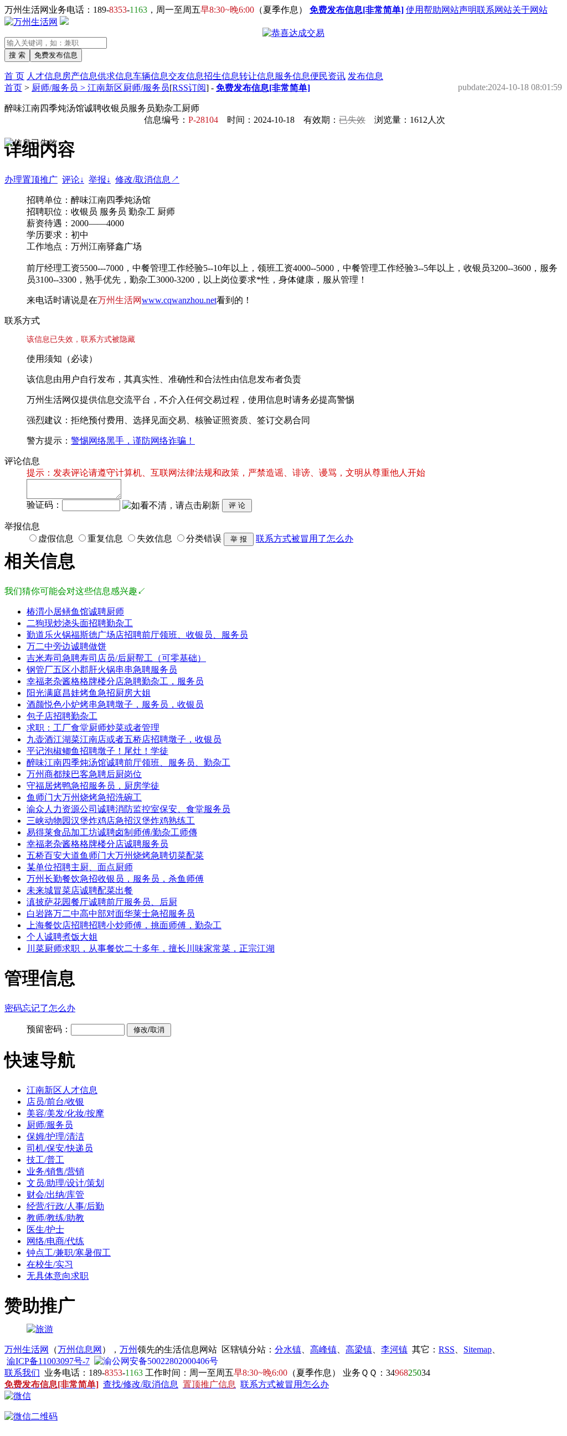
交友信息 (186, 76)
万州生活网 (26, 1349)
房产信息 (79, 76)
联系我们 (22, 1372)
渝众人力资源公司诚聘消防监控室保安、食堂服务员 (128, 809)
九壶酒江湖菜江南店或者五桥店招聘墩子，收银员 (124, 739)
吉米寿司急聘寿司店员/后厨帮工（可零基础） (116, 658)
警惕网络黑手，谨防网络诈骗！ (133, 440)
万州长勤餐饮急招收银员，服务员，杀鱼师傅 (115, 878)
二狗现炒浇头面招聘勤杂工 (80, 623)
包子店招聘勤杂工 (62, 716)
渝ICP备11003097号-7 (48, 1361)
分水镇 (288, 1349)
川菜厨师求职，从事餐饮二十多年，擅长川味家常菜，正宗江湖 (151, 948)
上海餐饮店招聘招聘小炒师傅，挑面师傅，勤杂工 (124, 925)
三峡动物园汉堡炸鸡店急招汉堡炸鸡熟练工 (111, 820)
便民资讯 (328, 76)
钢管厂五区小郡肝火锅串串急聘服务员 (102, 669)
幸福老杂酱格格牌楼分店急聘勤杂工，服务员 (115, 681)
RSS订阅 (189, 87)
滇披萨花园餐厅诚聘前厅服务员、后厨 (102, 902)
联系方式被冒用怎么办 (284, 1384)
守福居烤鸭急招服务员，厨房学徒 (93, 785)
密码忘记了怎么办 (39, 1008)
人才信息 (44, 76)
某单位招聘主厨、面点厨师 (80, 867)
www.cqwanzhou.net (179, 300)
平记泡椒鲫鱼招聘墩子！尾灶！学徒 (97, 751)
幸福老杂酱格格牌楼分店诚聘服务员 (97, 844)
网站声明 (459, 9)
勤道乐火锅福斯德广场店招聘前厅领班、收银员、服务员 (137, 634)
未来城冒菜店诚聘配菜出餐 (80, 890)
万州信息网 (80, 1349)
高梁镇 (359, 1349)
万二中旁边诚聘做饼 (66, 646)
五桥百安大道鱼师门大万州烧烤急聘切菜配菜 (115, 855)
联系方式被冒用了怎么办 (304, 538)
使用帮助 (423, 9)
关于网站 (530, 9)
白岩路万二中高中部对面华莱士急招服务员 (111, 913)
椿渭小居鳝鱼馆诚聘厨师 (75, 611)
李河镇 (394, 1349)
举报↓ (100, 179)
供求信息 (115, 76)
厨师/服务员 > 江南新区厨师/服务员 (100, 87)
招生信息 (221, 76)
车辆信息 (150, 76)
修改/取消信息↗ (147, 179)
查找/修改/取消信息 (140, 1384)
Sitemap (477, 1349)
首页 (13, 87)
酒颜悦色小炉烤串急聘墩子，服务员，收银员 (115, 704)
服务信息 (292, 76)
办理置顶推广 (31, 179)
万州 (128, 1349)
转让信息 (257, 76)
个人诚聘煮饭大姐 (62, 936)
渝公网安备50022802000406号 (160, 1361)
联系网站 (494, 9)
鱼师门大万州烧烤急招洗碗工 (84, 797)
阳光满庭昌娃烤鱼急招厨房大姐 (89, 693)
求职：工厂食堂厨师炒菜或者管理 (93, 727)
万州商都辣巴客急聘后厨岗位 (84, 774)
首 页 (14, 76)
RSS (447, 1349)
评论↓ (73, 179)
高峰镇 (323, 1349)
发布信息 (365, 76)
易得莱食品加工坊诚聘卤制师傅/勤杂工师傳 (112, 832)
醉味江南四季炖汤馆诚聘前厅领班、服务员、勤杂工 (128, 762)
